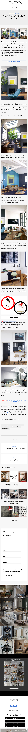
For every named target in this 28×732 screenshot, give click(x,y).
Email (4, 556)
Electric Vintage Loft (6, 425)
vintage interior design (14, 13)
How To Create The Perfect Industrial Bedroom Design (14, 502)
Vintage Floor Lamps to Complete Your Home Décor (14, 519)
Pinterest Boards (4, 413)
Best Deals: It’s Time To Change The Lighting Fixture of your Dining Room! (14, 485)
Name (5, 550)
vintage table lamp (5, 429)
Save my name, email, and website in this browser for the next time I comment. (13, 570)
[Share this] (11, 439)
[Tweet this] (13, 439)
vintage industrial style (16, 427)
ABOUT (10, 710)
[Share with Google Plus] (14, 439)
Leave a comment (14, 436)
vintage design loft (6, 427)
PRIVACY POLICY (15, 710)
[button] (26, 677)
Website (5, 562)
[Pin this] (16, 439)
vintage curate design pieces (18, 425)
